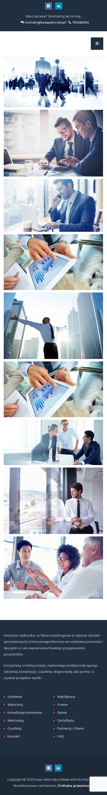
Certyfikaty (65, 720)
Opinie (62, 712)
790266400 (80, 22)
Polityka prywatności (76, 786)
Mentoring (15, 720)
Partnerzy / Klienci (70, 728)
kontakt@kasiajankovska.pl (45, 22)
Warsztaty (15, 704)
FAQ (60, 736)
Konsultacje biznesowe (24, 712)
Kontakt (13, 736)
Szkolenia (14, 697)
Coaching (14, 728)
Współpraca (66, 697)
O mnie (62, 704)
